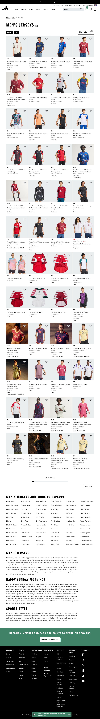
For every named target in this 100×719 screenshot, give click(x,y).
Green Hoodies (41, 509)
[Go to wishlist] (90, 9)
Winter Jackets (85, 529)
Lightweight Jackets (40, 545)
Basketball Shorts (12, 509)
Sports (45, 9)
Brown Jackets (26, 505)
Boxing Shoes (25, 501)
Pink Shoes (54, 525)
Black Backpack (11, 525)
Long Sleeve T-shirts (56, 502)
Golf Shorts (25, 540)
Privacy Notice (51, 715)
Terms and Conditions (63, 715)
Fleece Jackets (26, 525)
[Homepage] (5, 8)
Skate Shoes (70, 509)
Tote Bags (69, 540)
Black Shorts (10, 529)
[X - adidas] (88, 665)
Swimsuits (69, 529)
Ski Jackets (69, 513)
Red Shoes (54, 540)
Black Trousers (11, 533)
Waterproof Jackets (72, 544)
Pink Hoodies (55, 521)
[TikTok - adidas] (88, 676)
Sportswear (55, 513)
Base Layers (10, 501)
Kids (31, 9)
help (62, 5)
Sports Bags (55, 509)
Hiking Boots (40, 529)
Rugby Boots (55, 544)
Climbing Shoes (26, 513)
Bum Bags (24, 509)
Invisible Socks (41, 533)
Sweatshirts (70, 525)
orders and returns (70, 5)
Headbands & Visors (40, 525)
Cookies (43, 715)
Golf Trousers (25, 544)
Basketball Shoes (12, 505)
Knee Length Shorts (70, 502)
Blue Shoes (10, 540)
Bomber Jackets (11, 544)
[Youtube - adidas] (88, 681)
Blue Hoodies (10, 537)
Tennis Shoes (70, 537)
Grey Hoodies (40, 517)
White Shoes (84, 509)
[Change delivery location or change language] (96, 5)
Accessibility (74, 715)
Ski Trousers (70, 517)
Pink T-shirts (55, 529)
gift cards (78, 5)
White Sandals (85, 517)
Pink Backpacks (56, 517)
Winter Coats (25, 517)
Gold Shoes (25, 529)
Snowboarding (70, 521)
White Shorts (84, 513)
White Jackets (85, 505)
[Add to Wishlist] (24, 39)
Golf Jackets (25, 533)
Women (23, 9)
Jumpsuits (39, 540)
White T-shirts (85, 521)
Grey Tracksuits (41, 521)
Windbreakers (85, 525)
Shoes (38, 9)
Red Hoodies (55, 537)
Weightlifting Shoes (87, 501)
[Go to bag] (95, 9)
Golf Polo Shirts (26, 537)
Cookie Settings (26, 715)
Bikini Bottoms (11, 513)
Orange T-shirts (56, 505)
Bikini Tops (10, 517)
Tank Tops (69, 533)
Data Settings (36, 715)
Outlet (52, 9)
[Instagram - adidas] (88, 660)
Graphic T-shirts (41, 505)
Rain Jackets (55, 533)
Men (16, 9)
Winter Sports (85, 533)
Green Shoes (40, 513)
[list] (42, 32)
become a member (88, 5)
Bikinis (8, 521)
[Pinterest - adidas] (88, 670)
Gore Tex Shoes (41, 501)
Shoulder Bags (71, 505)
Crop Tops (24, 521)
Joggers (39, 537)
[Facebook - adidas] (88, 655)
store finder (57, 5)
